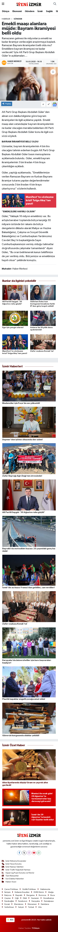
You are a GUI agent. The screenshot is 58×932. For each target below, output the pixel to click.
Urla (40, 907)
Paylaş (8, 104)
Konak (7, 904)
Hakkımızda (45, 889)
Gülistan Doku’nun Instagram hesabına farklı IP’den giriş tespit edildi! (42, 304)
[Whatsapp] (39, 853)
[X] (24, 853)
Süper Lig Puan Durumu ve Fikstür (20, 873)
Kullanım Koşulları (22, 892)
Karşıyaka (36, 901)
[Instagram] (29, 853)
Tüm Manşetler (12, 876)
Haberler (6, 19)
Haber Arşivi (11, 882)
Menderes (18, 904)
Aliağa (51, 892)
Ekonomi (17, 11)
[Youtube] (34, 853)
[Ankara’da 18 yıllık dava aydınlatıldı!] (43, 318)
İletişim (7, 892)
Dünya (5, 11)
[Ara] (54, 4)
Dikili (25, 898)
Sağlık (49, 11)
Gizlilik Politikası (29, 889)
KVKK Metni (39, 892)
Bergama (31, 895)
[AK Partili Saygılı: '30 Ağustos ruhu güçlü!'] (15, 292)
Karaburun (22, 901)
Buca (52, 895)
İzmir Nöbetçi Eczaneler (16, 861)
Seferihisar (9, 907)
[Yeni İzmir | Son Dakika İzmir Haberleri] (28, 4)
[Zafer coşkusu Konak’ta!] (43, 342)
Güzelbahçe (48, 898)
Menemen (32, 904)
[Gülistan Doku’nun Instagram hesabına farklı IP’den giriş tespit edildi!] (43, 292)
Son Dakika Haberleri (15, 879)
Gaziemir (35, 898)
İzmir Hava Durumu (14, 864)
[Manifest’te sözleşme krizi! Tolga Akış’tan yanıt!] (15, 342)
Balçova (7, 895)
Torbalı (31, 907)
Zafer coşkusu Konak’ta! (42, 351)
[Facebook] (19, 853)
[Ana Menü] (3, 4)
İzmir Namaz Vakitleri (14, 867)
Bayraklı (19, 895)
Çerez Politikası (11, 889)
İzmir (40, 11)
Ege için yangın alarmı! (12, 327)
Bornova (42, 895)
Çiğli (17, 898)
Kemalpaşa (49, 901)
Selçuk (21, 907)
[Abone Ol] (54, 104)
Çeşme (7, 898)
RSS (11, 920)
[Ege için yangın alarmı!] (15, 318)
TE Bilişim (36, 928)
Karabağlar (9, 901)
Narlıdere (45, 904)
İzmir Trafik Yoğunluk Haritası (18, 870)
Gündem (29, 11)
